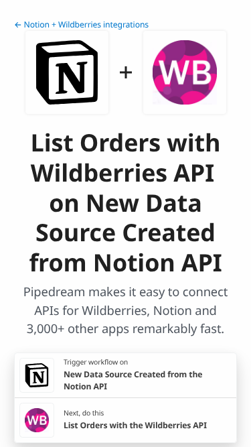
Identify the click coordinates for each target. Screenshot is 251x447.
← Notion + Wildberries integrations (81, 24)
